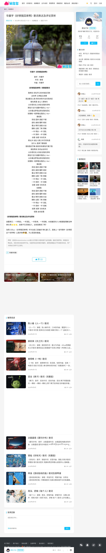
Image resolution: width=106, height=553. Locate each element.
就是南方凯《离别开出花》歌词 (83, 172)
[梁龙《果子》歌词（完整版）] (16, 381)
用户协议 (16, 543)
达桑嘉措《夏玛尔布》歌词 (40, 438)
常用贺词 (52, 3)
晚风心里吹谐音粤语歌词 (83, 184)
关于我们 (7, 543)
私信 (94, 43)
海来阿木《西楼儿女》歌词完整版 (95, 172)
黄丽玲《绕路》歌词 (85, 74)
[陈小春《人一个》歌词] (16, 328)
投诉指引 (42, 543)
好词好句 (29, 3)
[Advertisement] (39, 298)
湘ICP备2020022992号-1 (12, 547)
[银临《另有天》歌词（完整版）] (16, 460)
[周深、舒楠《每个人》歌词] (16, 496)
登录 (95, 3)
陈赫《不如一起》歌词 (86, 65)
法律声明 (33, 543)
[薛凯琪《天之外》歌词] (16, 346)
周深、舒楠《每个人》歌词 (40, 491)
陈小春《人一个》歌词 (38, 323)
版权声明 (67, 547)
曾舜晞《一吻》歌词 (37, 359)
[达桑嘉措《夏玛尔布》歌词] (16, 442)
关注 (85, 43)
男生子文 (9, 20)
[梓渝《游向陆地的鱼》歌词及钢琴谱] (16, 478)
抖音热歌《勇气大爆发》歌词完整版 (83, 198)
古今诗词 (44, 3)
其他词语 (74, 3)
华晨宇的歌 (12, 252)
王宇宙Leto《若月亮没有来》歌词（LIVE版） (95, 185)
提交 (67, 528)
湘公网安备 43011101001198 (33, 547)
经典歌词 (37, 3)
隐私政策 (24, 543)
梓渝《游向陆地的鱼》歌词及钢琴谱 (44, 473)
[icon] (81, 545)
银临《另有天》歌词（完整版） (42, 455)
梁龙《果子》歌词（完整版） (41, 376)
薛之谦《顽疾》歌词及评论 (90, 150)
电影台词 (67, 3)
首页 (23, 3)
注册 (100, 3)
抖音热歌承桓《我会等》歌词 (95, 197)
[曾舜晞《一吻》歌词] (16, 364)
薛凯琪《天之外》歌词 (38, 341)
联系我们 (50, 543)
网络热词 (59, 3)
